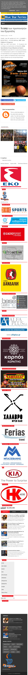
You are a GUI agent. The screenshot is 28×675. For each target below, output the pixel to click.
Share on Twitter (21, 100)
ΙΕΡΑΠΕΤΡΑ (4, 583)
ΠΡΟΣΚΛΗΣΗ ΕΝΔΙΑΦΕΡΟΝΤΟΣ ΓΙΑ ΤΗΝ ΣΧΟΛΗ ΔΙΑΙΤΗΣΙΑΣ (15, 635)
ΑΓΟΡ (2, 563)
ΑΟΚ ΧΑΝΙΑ (4, 566)
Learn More (12, 10)
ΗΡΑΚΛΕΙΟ (3, 577)
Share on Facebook (8, 100)
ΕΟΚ (2, 571)
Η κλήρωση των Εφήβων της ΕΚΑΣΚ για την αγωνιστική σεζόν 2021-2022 (15, 620)
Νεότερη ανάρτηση (5, 163)
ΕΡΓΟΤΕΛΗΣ (4, 574)
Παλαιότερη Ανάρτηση (22, 163)
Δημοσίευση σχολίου (6, 160)
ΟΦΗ (2, 589)
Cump (11, 35)
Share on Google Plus (9, 104)
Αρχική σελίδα (13, 163)
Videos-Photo (4, 592)
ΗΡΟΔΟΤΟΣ (4, 580)
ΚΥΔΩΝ (3, 586)
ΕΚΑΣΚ (3, 569)
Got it (17, 10)
